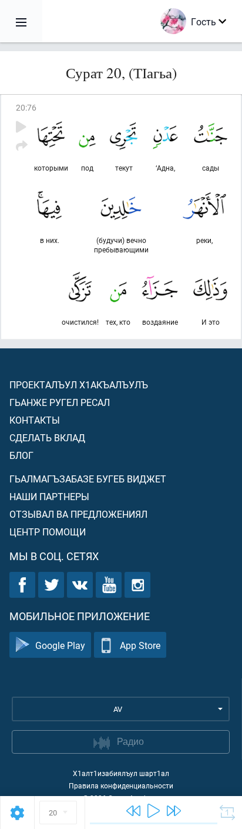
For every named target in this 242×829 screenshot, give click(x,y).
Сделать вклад (47, 437)
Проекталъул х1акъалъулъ (78, 384)
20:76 (26, 107)
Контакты (34, 420)
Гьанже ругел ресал (59, 402)
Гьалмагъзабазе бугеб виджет (87, 478)
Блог (21, 455)
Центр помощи (47, 531)
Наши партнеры (49, 496)
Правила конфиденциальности (121, 785)
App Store (140, 645)
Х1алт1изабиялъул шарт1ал (121, 773)
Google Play (60, 645)
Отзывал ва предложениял (78, 514)
